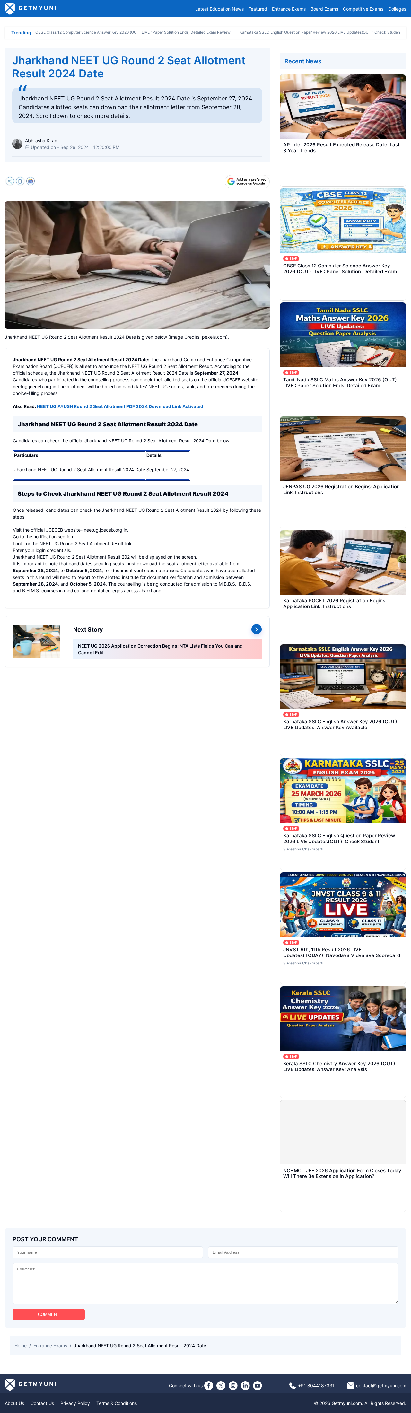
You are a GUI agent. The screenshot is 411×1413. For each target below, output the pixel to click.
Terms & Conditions (116, 1403)
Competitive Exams (363, 9)
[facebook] (208, 1385)
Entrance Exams (289, 9)
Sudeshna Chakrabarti (303, 849)
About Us (14, 1403)
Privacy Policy (75, 1403)
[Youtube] (257, 1385)
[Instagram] (233, 1385)
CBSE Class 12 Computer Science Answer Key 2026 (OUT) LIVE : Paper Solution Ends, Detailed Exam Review (133, 32)
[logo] (30, 8)
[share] (10, 182)
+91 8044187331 (316, 1385)
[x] (220, 1385)
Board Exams (324, 9)
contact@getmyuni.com (381, 1385)
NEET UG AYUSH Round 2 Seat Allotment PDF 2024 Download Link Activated (120, 406)
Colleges (397, 9)
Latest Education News (219, 9)
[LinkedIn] (245, 1385)
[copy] (20, 182)
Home (20, 1345)
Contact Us (42, 1403)
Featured (258, 9)
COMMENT (48, 1314)
